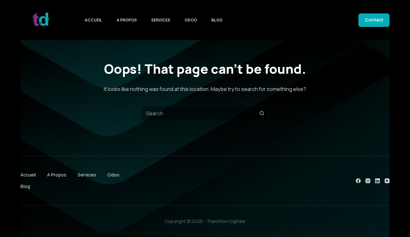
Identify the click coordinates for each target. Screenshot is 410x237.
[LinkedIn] (377, 180)
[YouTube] (387, 180)
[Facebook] (358, 180)
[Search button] (262, 113)
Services (160, 20)
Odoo (190, 20)
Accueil (93, 20)
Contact (374, 20)
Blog (217, 20)
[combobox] (198, 113)
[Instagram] (367, 180)
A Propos (127, 20)
